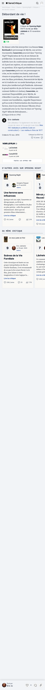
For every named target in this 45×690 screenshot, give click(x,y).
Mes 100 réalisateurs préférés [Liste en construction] (25, 127)
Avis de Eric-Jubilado (8, 9)
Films (13, 7)
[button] (41, 3)
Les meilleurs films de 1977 (31, 130)
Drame (19, 7)
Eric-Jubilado (13, 119)
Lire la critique (10, 215)
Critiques (36, 7)
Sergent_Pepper (23, 183)
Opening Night (26, 7)
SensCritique (6, 7)
